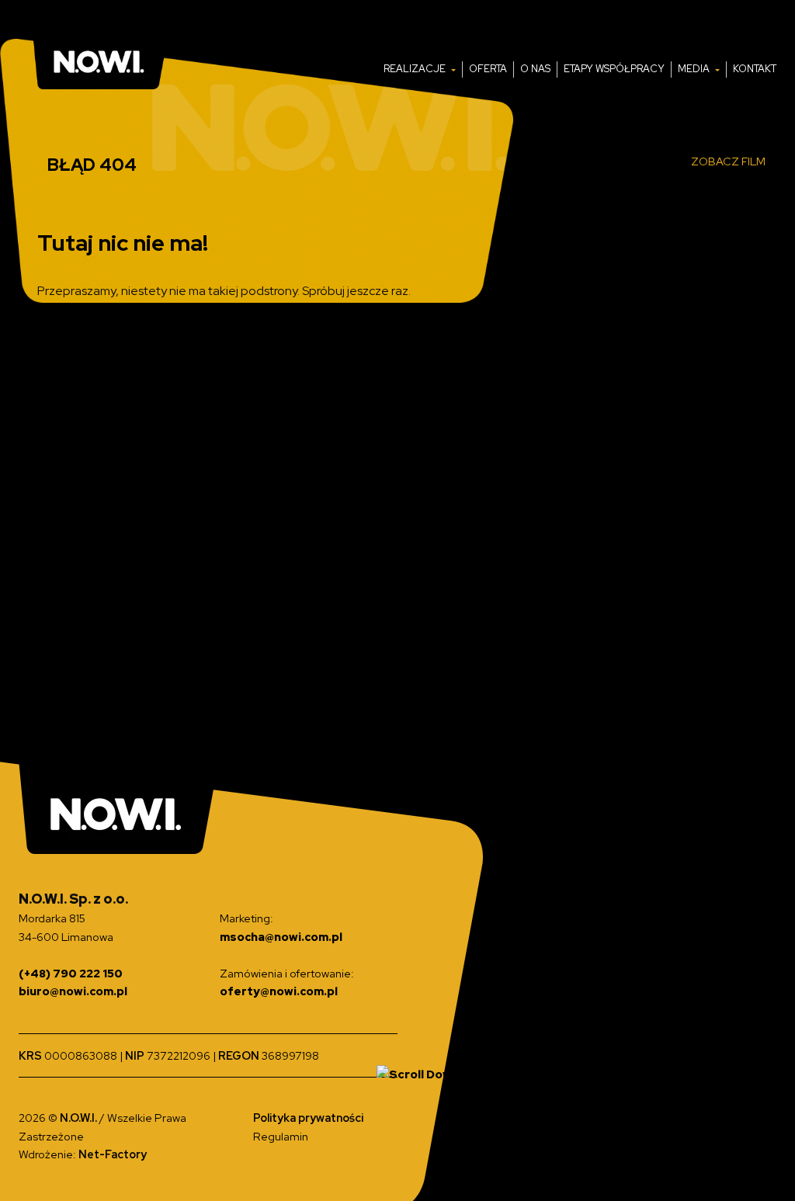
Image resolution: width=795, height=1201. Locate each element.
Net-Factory (112, 1154)
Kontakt (754, 68)
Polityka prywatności (308, 1117)
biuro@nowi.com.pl (73, 991)
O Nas (535, 68)
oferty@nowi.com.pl (279, 991)
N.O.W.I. (79, 1117)
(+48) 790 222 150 (71, 973)
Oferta (488, 68)
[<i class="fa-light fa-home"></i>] (370, 69)
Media (695, 68)
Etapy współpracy (614, 68)
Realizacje (416, 68)
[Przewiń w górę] (418, 1073)
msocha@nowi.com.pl (281, 936)
